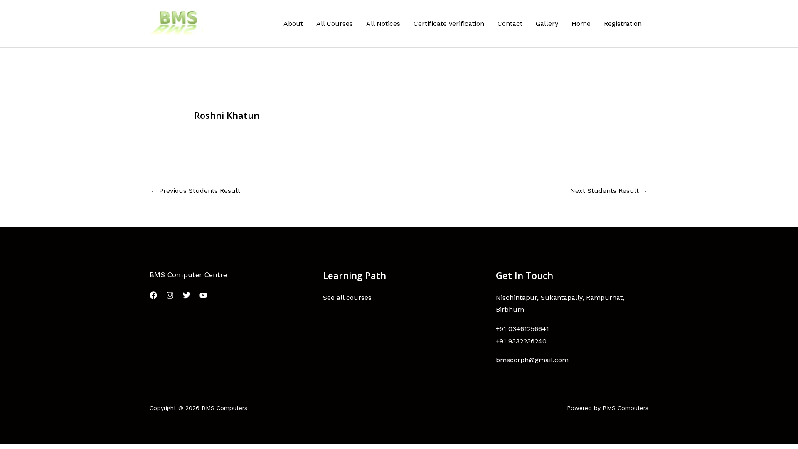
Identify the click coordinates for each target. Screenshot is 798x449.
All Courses (334, 23)
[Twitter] (186, 295)
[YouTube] (203, 295)
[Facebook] (153, 295)
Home (581, 23)
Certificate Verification (449, 23)
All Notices (383, 23)
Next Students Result (609, 191)
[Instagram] (170, 295)
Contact (510, 23)
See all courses (347, 297)
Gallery (547, 23)
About (293, 23)
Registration (623, 23)
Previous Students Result (195, 191)
